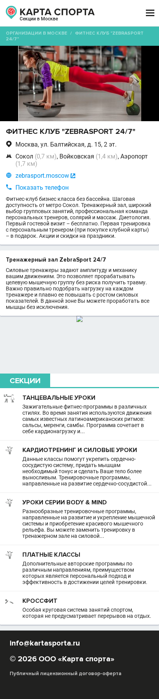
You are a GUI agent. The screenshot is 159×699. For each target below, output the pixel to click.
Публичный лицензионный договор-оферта (66, 674)
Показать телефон (42, 187)
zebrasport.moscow (42, 175)
